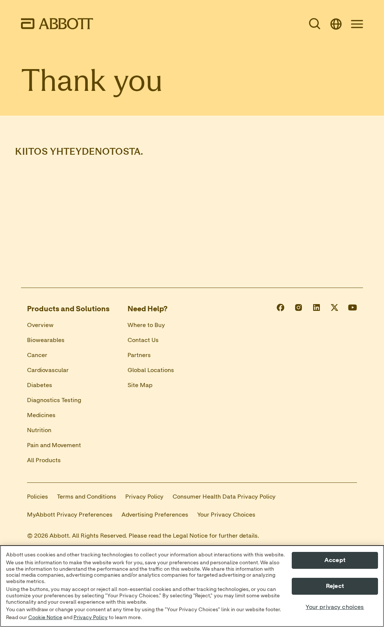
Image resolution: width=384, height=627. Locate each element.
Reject (335, 586)
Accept (334, 560)
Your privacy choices (335, 607)
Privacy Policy (91, 617)
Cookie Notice (45, 617)
